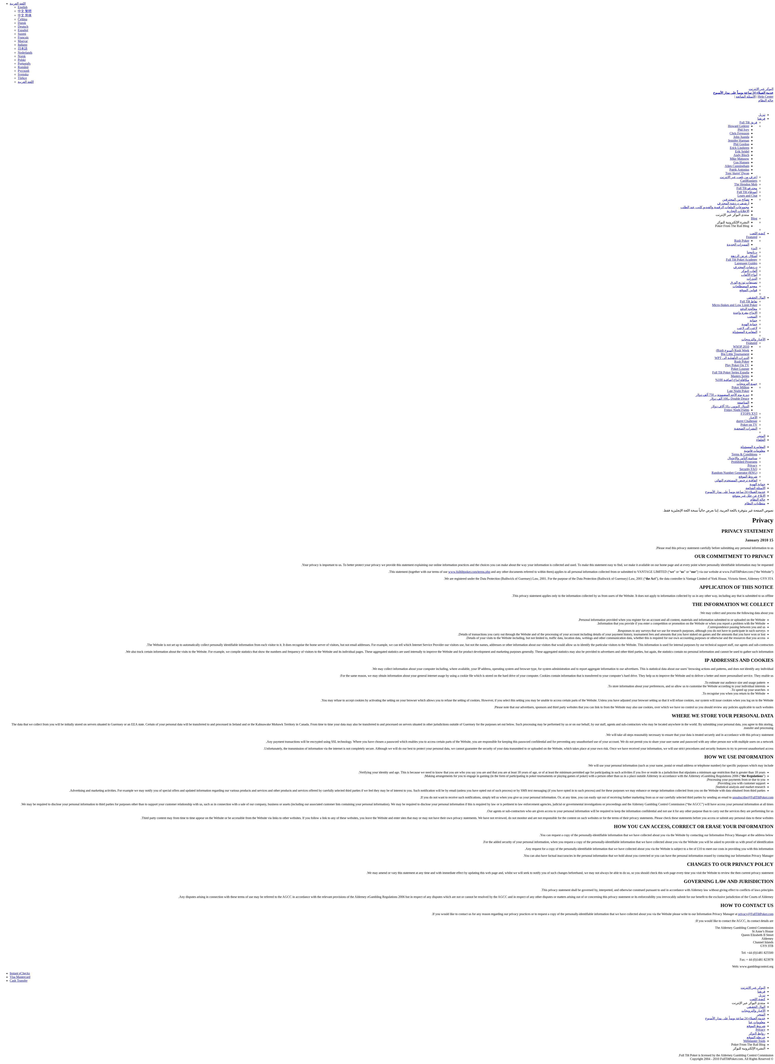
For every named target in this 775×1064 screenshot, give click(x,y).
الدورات (752, 278)
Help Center (765, 96)
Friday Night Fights (736, 410)
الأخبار (753, 417)
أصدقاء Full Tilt (747, 192)
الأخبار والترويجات (753, 339)
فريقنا (761, 118)
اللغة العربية (18, 3)
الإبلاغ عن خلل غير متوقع (748, 495)
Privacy (752, 465)
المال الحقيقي (756, 297)
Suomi (22, 34)
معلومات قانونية (754, 450)
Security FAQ (748, 469)
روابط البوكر (757, 1033)
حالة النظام (765, 100)
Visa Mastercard (20, 977)
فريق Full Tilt (748, 122)
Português (24, 63)
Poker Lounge (740, 368)
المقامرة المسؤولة (744, 332)
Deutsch (23, 26)
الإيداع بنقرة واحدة (745, 312)
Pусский (23, 70)
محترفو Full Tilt (746, 188)
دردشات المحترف (745, 267)
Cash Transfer (18, 980)
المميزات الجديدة (738, 244)
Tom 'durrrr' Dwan (737, 173)
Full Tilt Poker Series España (730, 372)
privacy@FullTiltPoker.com (755, 914)
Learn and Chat (747, 195)
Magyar (23, 41)
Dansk (22, 23)
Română (23, 67)
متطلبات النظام (755, 503)
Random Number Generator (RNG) (734, 472)
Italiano (22, 44)
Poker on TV (748, 424)
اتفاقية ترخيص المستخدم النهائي (736, 480)
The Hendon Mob (745, 184)
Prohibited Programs (744, 461)
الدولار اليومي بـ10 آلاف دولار (730, 406)
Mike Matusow (739, 158)
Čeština (22, 19)
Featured (751, 237)
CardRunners (748, 180)
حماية (753, 320)
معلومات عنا (757, 1022)
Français (23, 37)
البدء (754, 248)
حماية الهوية (749, 324)
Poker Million (740, 387)
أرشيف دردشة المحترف (733, 203)
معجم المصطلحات (745, 286)
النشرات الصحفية (745, 428)
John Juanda (741, 137)
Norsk (22, 56)
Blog (754, 218)
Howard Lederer (738, 126)
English (22, 7)
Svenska (23, 74)
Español (23, 30)
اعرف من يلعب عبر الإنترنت (738, 177)
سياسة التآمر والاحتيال (742, 458)
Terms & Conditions (744, 454)
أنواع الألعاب (749, 274)
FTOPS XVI (749, 413)
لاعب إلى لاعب (747, 328)
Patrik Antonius (739, 169)
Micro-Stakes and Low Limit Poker (734, 305)
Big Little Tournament (735, 354)
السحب (752, 316)
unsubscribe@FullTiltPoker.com (752, 797)
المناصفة (743, 402)
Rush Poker (741, 240)
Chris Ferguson (739, 133)
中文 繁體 (24, 11)
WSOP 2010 (741, 346)
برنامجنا (752, 252)
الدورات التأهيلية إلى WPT (732, 358)
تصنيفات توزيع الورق (743, 282)
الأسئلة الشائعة (746, 96)
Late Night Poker (738, 391)
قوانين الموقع (748, 290)
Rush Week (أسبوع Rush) (732, 350)
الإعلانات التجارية (738, 211)
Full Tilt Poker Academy (741, 259)
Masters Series (740, 376)
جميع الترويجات (747, 383)
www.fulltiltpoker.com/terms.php (469, 571)
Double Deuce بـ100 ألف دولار (729, 398)
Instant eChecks (20, 973)
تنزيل (761, 114)
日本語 (22, 48)
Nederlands (25, 52)
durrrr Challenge (746, 421)
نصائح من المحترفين (735, 199)
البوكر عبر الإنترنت (761, 89)
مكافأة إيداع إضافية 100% (732, 380)
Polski (22, 60)
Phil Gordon (741, 144)
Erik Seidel (742, 151)
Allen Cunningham (737, 166)
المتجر (761, 436)
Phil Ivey (743, 129)
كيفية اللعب (757, 233)
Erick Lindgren (739, 148)
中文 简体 (24, 15)
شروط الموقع (748, 476)
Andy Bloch (741, 155)
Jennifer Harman (738, 140)
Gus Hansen (741, 162)
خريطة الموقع (756, 1037)
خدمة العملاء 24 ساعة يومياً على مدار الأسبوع (743, 92)
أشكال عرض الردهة (744, 256)
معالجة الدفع (748, 309)
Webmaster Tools (754, 1041)
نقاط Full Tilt (748, 301)
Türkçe (22, 78)
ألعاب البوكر (749, 271)
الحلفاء (760, 440)
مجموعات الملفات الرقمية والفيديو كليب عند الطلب (715, 207)
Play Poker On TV (737, 365)
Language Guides (746, 263)
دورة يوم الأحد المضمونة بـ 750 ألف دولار (722, 395)
